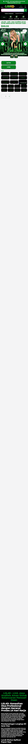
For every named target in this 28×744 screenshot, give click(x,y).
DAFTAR (9, 62)
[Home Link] (9, 6)
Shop (2, 7)
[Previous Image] (2, 44)
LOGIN (8, 67)
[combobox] (12, 10)
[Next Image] (25, 44)
